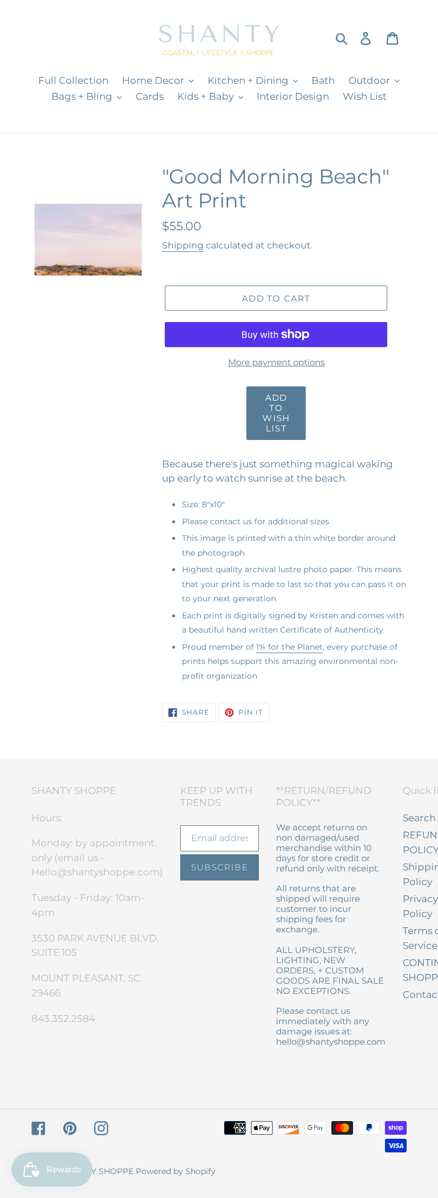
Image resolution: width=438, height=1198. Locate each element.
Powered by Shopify (176, 1171)
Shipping (183, 245)
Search (419, 818)
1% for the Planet (289, 647)
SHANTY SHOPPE (98, 1171)
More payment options (276, 362)
